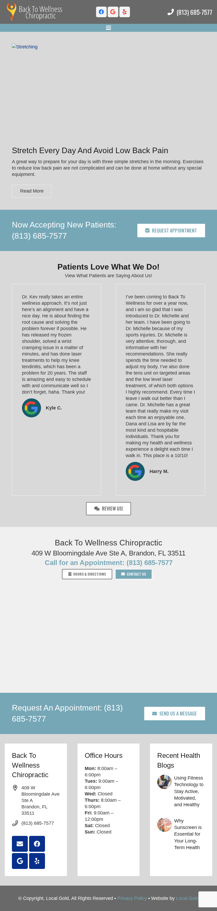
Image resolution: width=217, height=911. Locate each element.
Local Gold (187, 898)
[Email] (20, 844)
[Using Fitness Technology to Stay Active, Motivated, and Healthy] (181, 791)
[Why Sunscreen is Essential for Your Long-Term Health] (181, 834)
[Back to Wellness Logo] (35, 12)
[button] (108, 27)
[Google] (113, 12)
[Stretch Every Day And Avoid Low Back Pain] (108, 92)
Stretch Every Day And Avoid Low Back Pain (90, 150)
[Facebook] (101, 12)
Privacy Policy (132, 898)
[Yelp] (124, 12)
